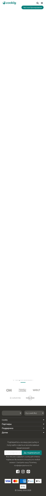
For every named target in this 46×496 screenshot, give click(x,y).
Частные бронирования (32, 7)
